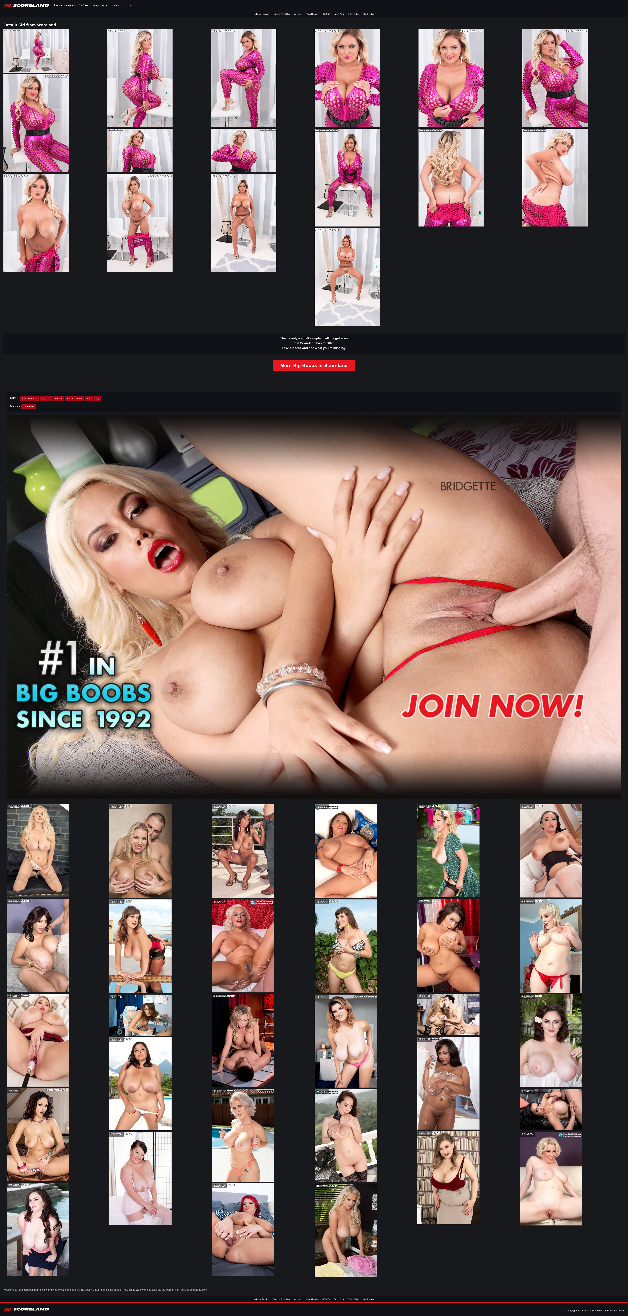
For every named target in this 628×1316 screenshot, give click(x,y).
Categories (98, 5)
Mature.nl (298, 14)
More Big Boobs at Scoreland (314, 365)
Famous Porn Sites (281, 14)
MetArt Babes (312, 14)
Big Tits (46, 398)
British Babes (353, 14)
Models (115, 5)
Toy (97, 398)
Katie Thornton (29, 398)
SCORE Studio (74, 398)
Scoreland (28, 406)
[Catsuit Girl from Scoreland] (54, 51)
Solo (89, 398)
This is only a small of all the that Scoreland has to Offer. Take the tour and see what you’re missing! (314, 343)
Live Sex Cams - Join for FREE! (71, 5)
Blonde (58, 398)
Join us (127, 5)
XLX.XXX (326, 14)
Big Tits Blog (369, 14)
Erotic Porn (339, 14)
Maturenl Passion (261, 14)
